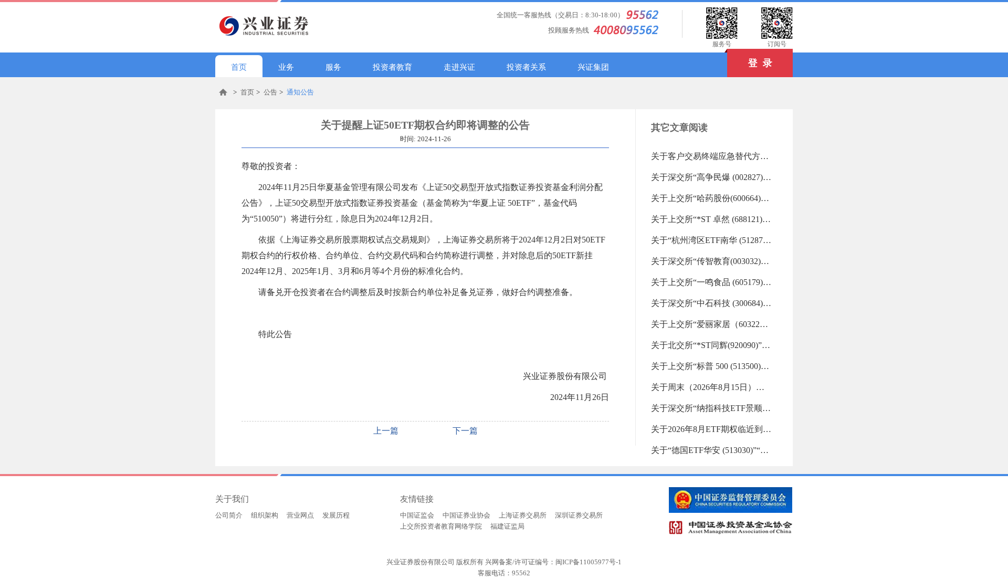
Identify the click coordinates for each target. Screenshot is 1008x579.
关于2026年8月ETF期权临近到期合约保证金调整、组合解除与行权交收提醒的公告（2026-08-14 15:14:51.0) (711, 429)
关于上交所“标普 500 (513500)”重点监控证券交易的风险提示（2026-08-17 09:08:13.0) (711, 366)
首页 (239, 67)
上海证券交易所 (523, 515)
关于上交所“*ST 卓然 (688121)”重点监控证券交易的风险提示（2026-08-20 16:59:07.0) (711, 219)
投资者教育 (392, 67)
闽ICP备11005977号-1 (588, 562)
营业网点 (300, 515)
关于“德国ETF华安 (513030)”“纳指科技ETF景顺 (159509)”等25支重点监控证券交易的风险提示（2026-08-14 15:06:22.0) (711, 450)
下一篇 (465, 430)
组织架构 (264, 515)
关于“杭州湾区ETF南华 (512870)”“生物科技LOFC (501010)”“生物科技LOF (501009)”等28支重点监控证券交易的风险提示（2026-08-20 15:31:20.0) (711, 240)
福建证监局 (507, 526)
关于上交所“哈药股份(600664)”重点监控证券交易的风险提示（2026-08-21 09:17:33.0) (711, 198)
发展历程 (336, 515)
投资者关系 (526, 67)
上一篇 (385, 430)
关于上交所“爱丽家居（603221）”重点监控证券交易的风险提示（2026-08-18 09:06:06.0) (711, 324)
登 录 (760, 63)
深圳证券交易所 (579, 515)
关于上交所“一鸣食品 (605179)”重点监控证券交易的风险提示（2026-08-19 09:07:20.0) (711, 282)
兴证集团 (593, 67)
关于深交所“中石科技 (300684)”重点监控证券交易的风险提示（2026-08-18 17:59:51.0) (711, 303)
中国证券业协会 (466, 515)
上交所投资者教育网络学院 (441, 526)
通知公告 (300, 92)
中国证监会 (417, 515)
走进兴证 (459, 67)
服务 (333, 67)
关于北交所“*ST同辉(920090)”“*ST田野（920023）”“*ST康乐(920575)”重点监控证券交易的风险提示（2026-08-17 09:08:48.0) (711, 345)
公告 (270, 92)
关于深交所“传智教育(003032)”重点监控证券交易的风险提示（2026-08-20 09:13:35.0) (711, 261)
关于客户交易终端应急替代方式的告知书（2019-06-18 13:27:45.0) (711, 156)
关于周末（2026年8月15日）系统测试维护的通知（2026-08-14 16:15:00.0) (711, 387)
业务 (286, 67)
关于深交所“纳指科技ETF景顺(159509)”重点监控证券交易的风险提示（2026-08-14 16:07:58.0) (711, 408)
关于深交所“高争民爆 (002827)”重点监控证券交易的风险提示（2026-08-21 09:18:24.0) (711, 177)
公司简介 (229, 515)
